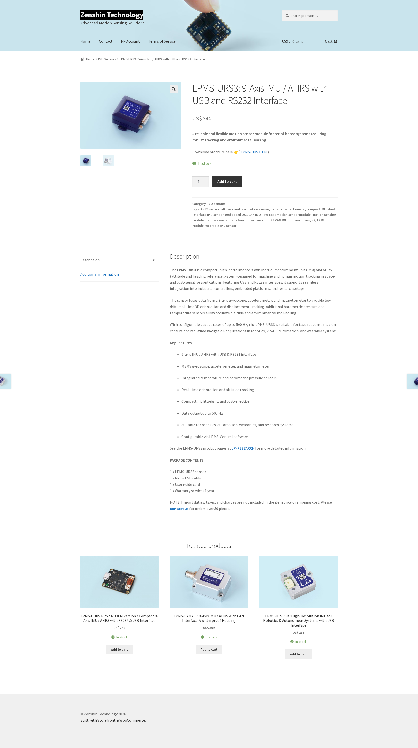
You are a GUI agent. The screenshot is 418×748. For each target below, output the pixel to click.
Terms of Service (162, 41)
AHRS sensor (210, 209)
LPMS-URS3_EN (254, 151)
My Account (130, 41)
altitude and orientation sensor (245, 209)
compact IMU (316, 209)
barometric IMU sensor (288, 209)
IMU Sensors (107, 59)
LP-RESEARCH (243, 448)
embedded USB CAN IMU (243, 214)
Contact (105, 41)
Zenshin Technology (111, 15)
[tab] (119, 260)
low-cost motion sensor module (286, 214)
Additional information (99, 274)
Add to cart (227, 181)
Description (90, 259)
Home (85, 41)
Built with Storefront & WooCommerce (112, 720)
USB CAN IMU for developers (289, 220)
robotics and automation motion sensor (236, 220)
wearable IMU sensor (220, 226)
